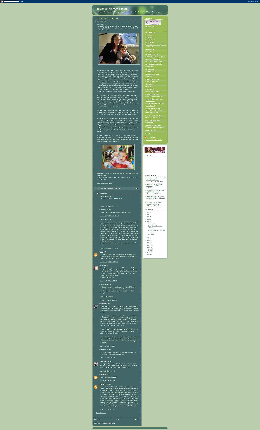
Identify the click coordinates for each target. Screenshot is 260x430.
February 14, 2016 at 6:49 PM (109, 206)
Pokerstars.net (150, 106)
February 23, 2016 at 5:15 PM (109, 281)
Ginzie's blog (150, 69)
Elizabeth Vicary (151, 137)
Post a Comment (101, 413)
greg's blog (149, 76)
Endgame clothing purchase (154, 64)
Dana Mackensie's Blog (153, 59)
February (151, 224)
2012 (148, 243)
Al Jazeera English (151, 32)
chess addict (150, 49)
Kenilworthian (150, 89)
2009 (148, 250)
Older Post (137, 419)
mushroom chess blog (152, 94)
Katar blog (149, 86)
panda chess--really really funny (155, 103)
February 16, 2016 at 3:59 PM (109, 248)
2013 (148, 240)
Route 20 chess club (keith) (154, 115)
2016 (148, 222)
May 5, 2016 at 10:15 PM (107, 409)
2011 (148, 245)
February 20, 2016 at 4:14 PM (109, 262)
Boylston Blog (150, 42)
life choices (151, 234)
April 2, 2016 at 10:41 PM (107, 346)
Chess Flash (150, 51)
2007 (148, 255)
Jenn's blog (149, 84)
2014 (148, 238)
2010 (148, 247)
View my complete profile (154, 140)
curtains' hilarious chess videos (155, 56)
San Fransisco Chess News (154, 117)
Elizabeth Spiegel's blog (112, 8)
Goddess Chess (151, 71)
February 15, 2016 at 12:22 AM (109, 216)
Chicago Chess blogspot (153, 54)
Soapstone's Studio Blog (153, 125)
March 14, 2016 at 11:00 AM (108, 300)
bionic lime (149, 37)
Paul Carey (103, 361)
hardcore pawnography (152, 79)
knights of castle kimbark (153, 91)
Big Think (149, 35)
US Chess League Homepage (155, 127)
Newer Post (97, 419)
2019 (148, 217)
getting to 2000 (150, 66)
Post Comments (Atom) (109, 423)
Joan (101, 265)
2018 (148, 219)
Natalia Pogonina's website (154, 96)
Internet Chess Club (152, 81)
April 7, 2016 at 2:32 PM (107, 371)
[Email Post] (137, 188)
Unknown (103, 374)
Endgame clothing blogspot (154, 61)
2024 (148, 212)
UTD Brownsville (151, 130)
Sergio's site (149, 122)
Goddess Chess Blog (152, 74)
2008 (148, 252)
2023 (148, 214)
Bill (101, 252)
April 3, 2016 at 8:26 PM (107, 357)
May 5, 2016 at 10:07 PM (107, 380)
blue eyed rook (150, 40)
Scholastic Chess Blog (153, 120)
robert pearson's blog (152, 112)
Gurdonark (103, 303)
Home (117, 419)
